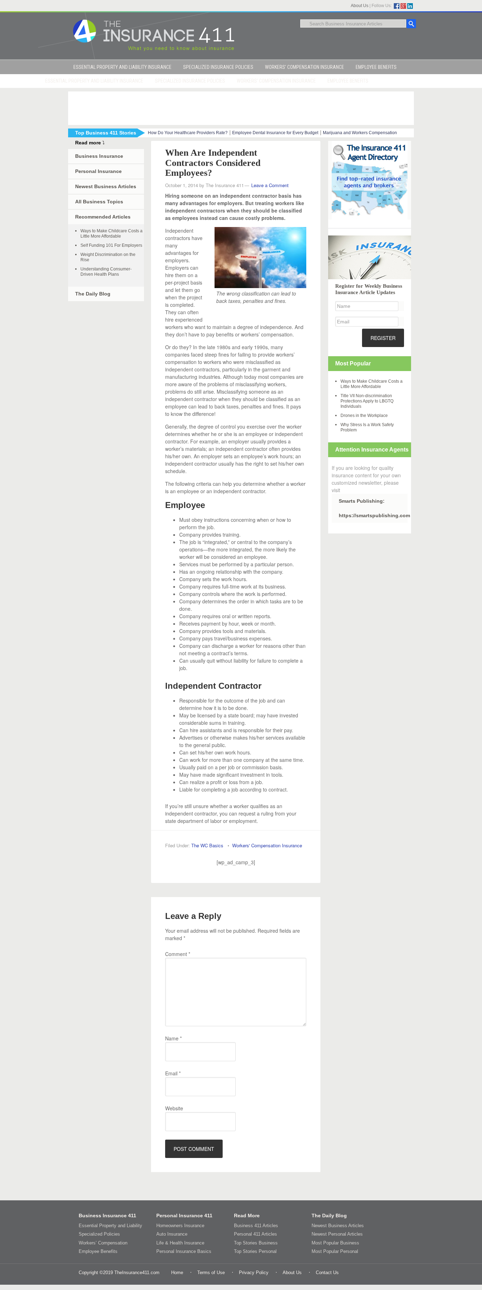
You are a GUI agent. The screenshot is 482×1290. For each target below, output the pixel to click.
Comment (177, 953)
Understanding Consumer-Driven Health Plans (106, 272)
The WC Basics (207, 845)
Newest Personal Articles (337, 1234)
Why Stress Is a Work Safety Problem (367, 427)
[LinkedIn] (410, 6)
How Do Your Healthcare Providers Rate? (188, 132)
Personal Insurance (98, 171)
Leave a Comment (270, 185)
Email (173, 1073)
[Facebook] (396, 6)
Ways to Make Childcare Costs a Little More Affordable (111, 233)
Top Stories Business (256, 1243)
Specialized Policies (99, 1234)
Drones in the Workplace (364, 415)
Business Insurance (99, 156)
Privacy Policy (254, 1272)
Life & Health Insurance (180, 1243)
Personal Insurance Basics (183, 1251)
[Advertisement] (241, 107)
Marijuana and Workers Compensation (360, 132)
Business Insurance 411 (107, 1215)
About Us (359, 5)
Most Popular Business (335, 1243)
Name (173, 1038)
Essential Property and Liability (110, 1225)
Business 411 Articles (256, 1225)
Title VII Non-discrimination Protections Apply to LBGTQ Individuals (367, 401)
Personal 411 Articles (255, 1234)
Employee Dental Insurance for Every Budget (275, 132)
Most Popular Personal (335, 1251)
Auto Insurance (171, 1234)
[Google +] (403, 6)
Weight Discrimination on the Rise (107, 257)
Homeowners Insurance (180, 1225)
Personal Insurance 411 (184, 1215)
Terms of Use (211, 1272)
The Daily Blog (92, 294)
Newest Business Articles (105, 186)
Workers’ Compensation (103, 1243)
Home (177, 1272)
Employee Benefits (98, 1251)
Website (174, 1108)
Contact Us (327, 1272)
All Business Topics (99, 201)
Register (383, 337)
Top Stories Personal (255, 1251)
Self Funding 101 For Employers (111, 245)
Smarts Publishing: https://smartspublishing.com (373, 508)
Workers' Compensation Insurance (267, 845)
